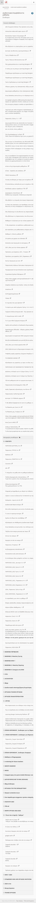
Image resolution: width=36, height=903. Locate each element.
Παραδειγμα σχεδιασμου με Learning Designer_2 (20, 77)
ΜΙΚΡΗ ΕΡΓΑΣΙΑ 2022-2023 (13, 810)
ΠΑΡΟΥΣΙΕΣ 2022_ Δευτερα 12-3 (14, 562)
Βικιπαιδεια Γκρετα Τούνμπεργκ (14, 36)
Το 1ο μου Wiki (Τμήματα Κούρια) (15, 320)
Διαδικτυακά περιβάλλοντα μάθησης (19, 7)
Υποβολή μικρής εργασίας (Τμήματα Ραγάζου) (19, 353)
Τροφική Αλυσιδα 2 (11, 851)
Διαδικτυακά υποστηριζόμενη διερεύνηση (18, 687)
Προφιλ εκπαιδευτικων (12, 793)
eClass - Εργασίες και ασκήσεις (14, 171)
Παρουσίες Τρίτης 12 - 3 (12, 118)
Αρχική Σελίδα (6, 7)
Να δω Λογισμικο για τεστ (13, 261)
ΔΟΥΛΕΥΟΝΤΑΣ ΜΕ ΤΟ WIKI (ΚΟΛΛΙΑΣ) (16, 779)
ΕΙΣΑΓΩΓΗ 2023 (9, 802)
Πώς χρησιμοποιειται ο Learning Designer (18, 64)
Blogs (6, 683)
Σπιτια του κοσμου (11, 536)
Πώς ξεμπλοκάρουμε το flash (14, 134)
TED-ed (7, 806)
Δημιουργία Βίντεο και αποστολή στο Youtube (19, 123)
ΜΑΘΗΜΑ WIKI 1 (10, 661)
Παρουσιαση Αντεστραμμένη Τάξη (15, 385)
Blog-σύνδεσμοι (10, 784)
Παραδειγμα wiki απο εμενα (13, 625)
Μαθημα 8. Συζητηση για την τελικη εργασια (18, 220)
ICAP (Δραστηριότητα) (12, 294)
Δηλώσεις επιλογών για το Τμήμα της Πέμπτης (19, 376)
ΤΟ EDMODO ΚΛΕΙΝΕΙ (11, 358)
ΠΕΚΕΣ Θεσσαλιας (11, 175)
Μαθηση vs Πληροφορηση (13, 757)
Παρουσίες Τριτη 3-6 (11, 621)
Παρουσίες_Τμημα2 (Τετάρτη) (14, 744)
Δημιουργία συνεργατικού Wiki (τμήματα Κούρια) (20, 336)
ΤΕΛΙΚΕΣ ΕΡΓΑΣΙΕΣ (10, 892)
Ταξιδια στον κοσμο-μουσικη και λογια (17, 531)
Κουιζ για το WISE (10, 422)
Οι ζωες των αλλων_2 (11, 827)
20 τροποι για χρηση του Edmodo (15, 238)
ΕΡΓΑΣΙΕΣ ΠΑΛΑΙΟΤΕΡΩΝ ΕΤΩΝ (14, 696)
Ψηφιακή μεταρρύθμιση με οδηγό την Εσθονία (19, 491)
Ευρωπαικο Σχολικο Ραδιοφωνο (14, 274)
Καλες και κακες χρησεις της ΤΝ (15, 629)
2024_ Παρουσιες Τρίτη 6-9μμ (14, 589)
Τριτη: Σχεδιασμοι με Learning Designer (17, 82)
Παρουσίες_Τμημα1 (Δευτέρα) (14, 739)
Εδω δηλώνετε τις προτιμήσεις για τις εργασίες (19, 46)
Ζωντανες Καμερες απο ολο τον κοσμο (16, 831)
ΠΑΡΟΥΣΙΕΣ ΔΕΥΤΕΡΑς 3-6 (13, 446)
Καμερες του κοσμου (11, 866)
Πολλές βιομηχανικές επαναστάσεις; (16, 477)
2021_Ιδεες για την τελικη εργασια (15, 247)
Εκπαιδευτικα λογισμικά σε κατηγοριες (17, 243)
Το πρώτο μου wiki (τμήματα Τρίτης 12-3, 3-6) (19, 307)
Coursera (8, 463)
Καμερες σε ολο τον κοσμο (13, 540)
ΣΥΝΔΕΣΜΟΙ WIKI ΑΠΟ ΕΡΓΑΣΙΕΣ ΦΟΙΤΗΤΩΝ (18, 879)
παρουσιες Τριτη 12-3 (12, 616)
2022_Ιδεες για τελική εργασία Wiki (15, 345)
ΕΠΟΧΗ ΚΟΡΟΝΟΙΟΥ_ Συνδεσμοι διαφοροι (18, 752)
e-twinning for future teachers (14, 761)
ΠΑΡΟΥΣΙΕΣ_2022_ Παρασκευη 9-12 (15, 580)
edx (6, 468)
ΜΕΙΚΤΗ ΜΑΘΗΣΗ (10, 766)
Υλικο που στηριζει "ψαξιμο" (14, 815)
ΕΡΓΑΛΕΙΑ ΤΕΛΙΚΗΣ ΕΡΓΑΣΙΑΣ (13, 692)
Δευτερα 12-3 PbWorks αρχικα (14, 398)
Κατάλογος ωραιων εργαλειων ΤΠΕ (15, 188)
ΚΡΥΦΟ (7, 701)
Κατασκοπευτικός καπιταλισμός (15, 554)
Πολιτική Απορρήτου (29, 901)
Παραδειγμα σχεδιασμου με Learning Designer (19, 73)
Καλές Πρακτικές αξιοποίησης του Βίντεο (17, 389)
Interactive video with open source (15, 31)
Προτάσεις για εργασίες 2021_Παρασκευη (17, 256)
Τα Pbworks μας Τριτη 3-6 (13, 407)
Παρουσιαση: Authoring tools (14, 394)
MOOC (7, 770)
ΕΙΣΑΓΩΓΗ (8, 441)
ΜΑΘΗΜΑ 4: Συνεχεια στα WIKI (14, 670)
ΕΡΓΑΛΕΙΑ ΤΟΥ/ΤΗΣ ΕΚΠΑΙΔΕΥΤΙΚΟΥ (15, 788)
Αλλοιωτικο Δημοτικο (11, 484)
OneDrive (8, 289)
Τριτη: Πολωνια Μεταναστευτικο (15, 60)
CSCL (6, 674)
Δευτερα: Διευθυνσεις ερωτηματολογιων (17, 51)
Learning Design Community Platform (16, 714)
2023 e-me (8, 884)
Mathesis (8, 455)
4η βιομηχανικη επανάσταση (14, 549)
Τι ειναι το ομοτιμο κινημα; (13, 513)
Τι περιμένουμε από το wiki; (13, 316)
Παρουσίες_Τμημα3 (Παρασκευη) (15, 748)
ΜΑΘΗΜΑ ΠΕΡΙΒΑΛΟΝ (11, 652)
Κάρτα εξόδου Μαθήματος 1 (13, 607)
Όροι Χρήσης (19, 901)
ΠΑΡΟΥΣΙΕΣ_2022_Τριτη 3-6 (13, 576)
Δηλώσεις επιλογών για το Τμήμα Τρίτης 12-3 (18, 371)
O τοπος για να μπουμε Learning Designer (18, 69)
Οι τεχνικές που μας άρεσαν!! (14, 303)
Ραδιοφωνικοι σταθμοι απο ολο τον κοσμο (17, 840)
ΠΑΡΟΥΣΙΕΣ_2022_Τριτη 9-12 (13, 567)
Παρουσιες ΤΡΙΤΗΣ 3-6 (12, 450)
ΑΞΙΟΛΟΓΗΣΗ (9, 678)
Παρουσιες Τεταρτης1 (12, 545)
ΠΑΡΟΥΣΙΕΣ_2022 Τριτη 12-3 (13, 571)
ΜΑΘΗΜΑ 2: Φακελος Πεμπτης (14, 665)
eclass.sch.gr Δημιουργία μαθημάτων (16, 166)
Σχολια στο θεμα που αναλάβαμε (15, 518)
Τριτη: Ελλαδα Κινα (11, 55)
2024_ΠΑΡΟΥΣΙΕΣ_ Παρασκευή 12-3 (15, 594)
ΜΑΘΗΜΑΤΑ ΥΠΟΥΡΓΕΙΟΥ (13, 193)
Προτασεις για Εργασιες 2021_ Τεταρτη (17, 252)
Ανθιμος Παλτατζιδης (12, 427)
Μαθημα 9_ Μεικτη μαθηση (13, 234)
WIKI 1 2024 (8, 875)
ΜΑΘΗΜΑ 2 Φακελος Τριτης (13, 656)
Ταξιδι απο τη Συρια (11, 819)
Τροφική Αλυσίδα (10, 859)
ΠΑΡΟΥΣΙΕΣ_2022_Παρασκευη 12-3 (15, 585)
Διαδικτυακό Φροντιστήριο (13, 504)
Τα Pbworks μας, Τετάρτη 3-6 (14, 412)
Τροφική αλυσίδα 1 (11, 844)
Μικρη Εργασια (9, 888)
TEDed (7, 298)
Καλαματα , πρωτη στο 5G (13, 500)
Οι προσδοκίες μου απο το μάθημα (15, 598)
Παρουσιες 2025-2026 (12, 647)
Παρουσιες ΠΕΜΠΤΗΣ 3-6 (13, 459)
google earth (9, 835)
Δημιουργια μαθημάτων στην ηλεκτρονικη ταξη (19, 91)
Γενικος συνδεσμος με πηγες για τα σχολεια (18, 179)
